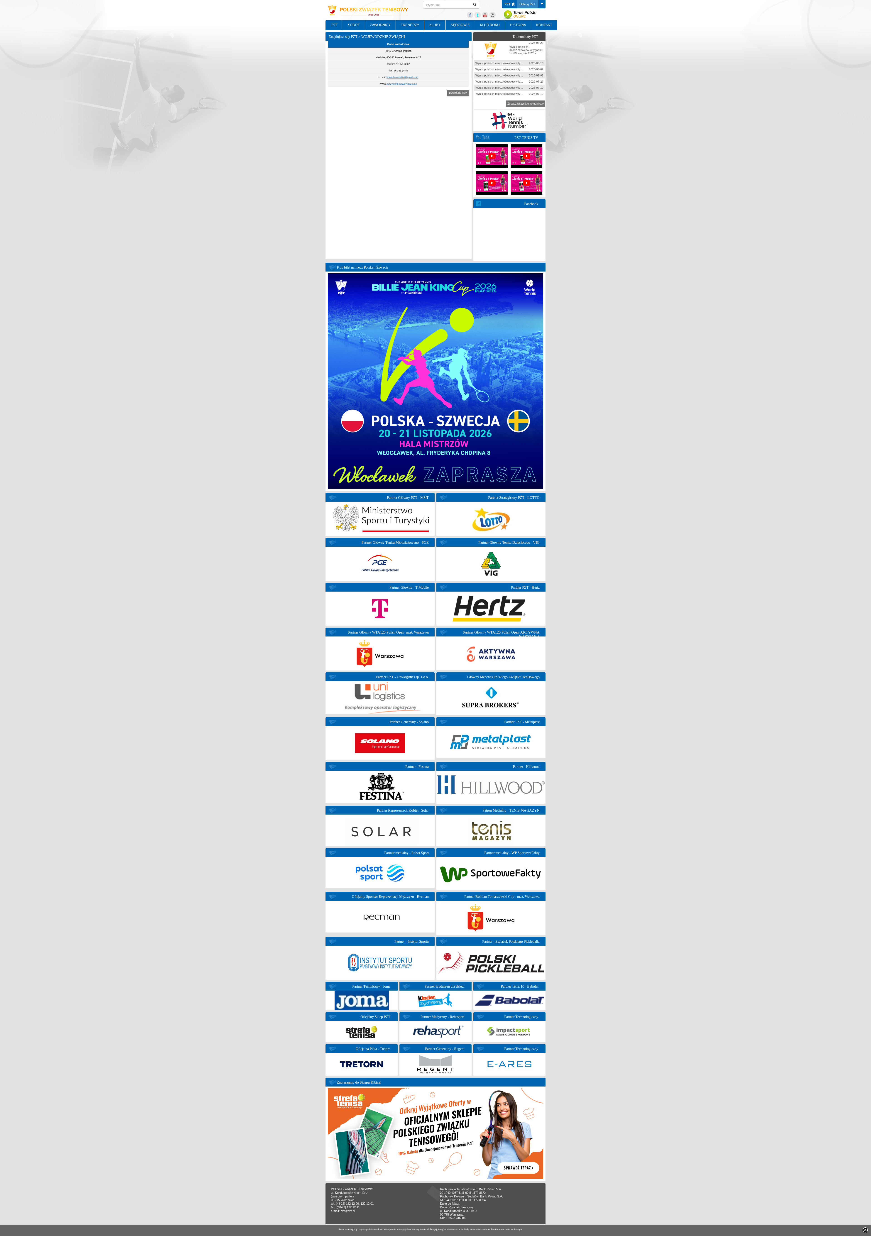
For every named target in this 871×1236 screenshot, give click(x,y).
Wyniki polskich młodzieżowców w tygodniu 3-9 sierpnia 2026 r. (514, 69)
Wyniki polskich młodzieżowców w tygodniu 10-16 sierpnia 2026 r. (516, 63)
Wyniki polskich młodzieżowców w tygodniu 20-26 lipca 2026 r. (514, 81)
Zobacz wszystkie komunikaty (525, 103)
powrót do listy (458, 92)
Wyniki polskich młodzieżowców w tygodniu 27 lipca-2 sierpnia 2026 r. (518, 75)
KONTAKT (544, 25)
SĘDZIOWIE (460, 25)
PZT (507, 4)
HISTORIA (518, 25)
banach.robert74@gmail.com (402, 77)
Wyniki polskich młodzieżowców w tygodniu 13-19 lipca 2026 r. (514, 87)
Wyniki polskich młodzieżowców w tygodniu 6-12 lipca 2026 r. (513, 93)
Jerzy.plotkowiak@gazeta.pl (402, 83)
